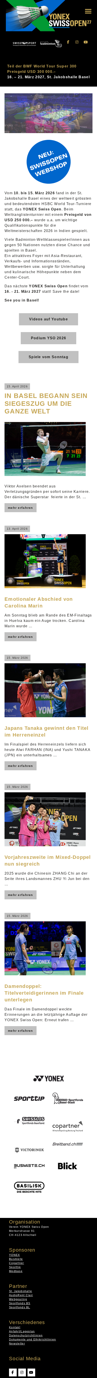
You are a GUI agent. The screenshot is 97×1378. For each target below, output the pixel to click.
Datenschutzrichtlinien (26, 1335)
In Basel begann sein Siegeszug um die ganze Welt (46, 403)
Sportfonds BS (19, 1303)
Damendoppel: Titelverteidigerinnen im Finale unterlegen (44, 993)
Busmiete (16, 1258)
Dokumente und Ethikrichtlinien (32, 1339)
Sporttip (15, 1267)
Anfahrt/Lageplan (22, 1331)
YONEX (14, 1254)
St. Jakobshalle (20, 1291)
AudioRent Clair (21, 1295)
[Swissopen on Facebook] (68, 42)
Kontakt (14, 1327)
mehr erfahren (20, 507)
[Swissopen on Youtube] (85, 42)
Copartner (16, 1262)
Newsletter (17, 1343)
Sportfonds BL (19, 1307)
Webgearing (18, 1299)
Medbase (16, 1271)
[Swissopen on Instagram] (77, 42)
